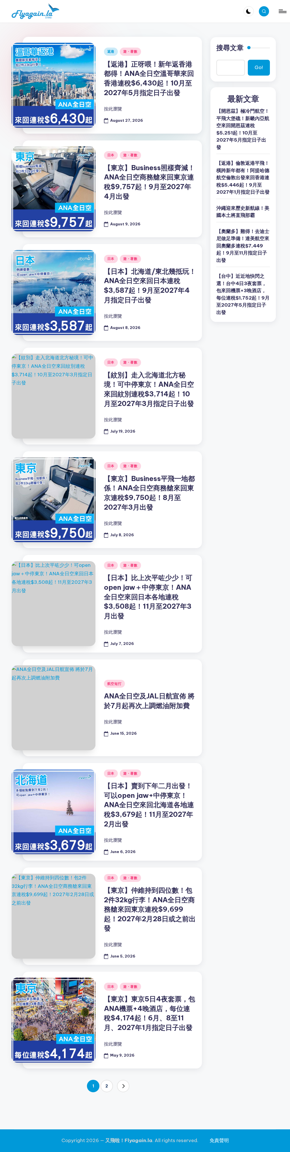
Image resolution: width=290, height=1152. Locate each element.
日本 (110, 155)
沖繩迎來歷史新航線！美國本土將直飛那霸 (242, 212)
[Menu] (282, 11)
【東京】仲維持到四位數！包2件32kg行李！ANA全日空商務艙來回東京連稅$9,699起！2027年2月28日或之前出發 (150, 909)
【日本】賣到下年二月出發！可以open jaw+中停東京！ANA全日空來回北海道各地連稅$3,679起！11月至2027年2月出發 (149, 804)
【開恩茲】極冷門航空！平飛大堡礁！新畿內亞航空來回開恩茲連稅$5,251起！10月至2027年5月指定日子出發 (242, 129)
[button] (123, 1086)
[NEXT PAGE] (123, 1086)
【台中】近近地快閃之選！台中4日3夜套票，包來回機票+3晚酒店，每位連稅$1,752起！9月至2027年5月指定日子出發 (243, 294)
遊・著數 (130, 51)
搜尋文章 (230, 47)
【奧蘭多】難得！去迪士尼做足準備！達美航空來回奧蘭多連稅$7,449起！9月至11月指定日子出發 (242, 245)
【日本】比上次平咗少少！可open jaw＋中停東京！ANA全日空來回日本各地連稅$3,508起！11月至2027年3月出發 (148, 596)
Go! (259, 67)
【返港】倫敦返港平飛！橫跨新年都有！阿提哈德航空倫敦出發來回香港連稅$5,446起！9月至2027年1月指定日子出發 (243, 177)
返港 (110, 51)
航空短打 (114, 683)
